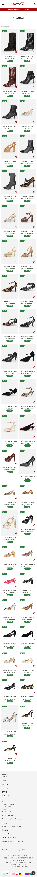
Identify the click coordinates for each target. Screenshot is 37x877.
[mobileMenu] (3, 4)
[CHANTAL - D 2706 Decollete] (9, 356)
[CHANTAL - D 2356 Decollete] (27, 461)
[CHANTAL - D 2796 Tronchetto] (9, 111)
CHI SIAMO (6, 796)
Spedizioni (5, 830)
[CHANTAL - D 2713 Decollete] (27, 321)
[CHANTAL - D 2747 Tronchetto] (27, 146)
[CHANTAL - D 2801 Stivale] (9, 42)
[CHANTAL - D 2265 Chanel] (27, 580)
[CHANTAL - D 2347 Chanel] (27, 553)
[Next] (36, 9)
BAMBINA (5, 788)
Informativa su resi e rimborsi (12, 841)
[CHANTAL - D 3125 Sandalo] (9, 216)
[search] (32, 4)
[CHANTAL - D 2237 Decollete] (27, 713)
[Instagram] (23, 850)
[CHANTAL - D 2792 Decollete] (27, 286)
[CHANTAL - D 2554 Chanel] (27, 660)
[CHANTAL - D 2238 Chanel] (9, 606)
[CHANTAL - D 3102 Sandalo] (27, 216)
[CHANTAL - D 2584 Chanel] (9, 660)
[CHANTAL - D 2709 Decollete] (27, 181)
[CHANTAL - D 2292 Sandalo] (9, 717)
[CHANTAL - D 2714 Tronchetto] (9, 181)
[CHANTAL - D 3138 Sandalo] (9, 426)
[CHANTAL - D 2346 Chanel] (9, 553)
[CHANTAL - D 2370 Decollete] (9, 633)
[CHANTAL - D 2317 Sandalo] (9, 523)
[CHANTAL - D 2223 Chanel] (9, 748)
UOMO (4, 781)
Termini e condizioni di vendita (13, 826)
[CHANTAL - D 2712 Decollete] (9, 286)
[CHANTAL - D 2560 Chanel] (27, 492)
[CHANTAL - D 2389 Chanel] (27, 633)
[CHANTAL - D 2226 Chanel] (27, 606)
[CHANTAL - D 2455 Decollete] (27, 518)
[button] (33, 873)
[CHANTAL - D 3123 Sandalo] (27, 391)
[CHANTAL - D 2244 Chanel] (9, 580)
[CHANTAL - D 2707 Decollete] (27, 356)
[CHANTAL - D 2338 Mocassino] (27, 686)
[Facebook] (20, 850)
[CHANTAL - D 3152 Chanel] (27, 111)
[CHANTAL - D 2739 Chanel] (27, 426)
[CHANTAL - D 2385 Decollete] (9, 686)
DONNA (5, 777)
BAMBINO (5, 784)
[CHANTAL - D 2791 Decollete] (9, 321)
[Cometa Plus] (18, 4)
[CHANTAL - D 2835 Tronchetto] (27, 77)
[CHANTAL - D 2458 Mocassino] (9, 457)
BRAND (4, 792)
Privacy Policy (7, 834)
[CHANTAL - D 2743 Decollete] (9, 391)
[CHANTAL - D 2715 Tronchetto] (27, 42)
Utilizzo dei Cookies (9, 838)
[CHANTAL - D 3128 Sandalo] (27, 251)
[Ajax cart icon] (35, 4)
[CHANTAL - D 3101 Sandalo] (9, 146)
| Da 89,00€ (18, 9)
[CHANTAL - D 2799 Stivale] (9, 77)
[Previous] (1, 9)
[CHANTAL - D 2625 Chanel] (9, 492)
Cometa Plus (25, 856)
